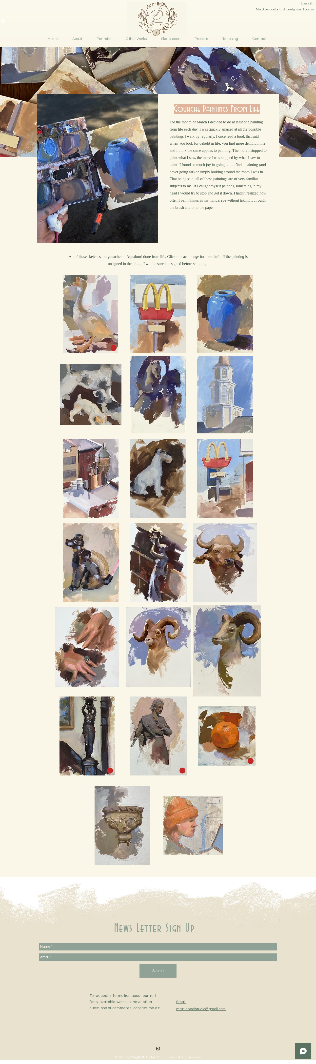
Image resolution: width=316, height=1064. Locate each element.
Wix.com (195, 1057)
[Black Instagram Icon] (158, 1048)
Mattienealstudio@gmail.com (285, 9)
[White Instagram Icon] (3, 21)
